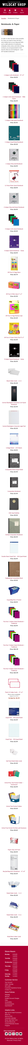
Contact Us (8, 989)
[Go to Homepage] (14, 4)
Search (22, 12)
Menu (4, 12)
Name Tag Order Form (11, 1020)
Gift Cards (7, 986)
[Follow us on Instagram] (13, 1034)
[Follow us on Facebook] (10, 1034)
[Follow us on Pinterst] (17, 1034)
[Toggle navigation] (5, 10)
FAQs (6, 1000)
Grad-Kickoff (8, 1006)
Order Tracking (9, 984)
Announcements (9, 1004)
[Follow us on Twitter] (6, 1034)
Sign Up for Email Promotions (13, 1012)
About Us (7, 1014)
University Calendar (10, 1018)
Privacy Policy (17, 1040)
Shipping (7, 994)
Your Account (8, 982)
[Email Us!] (20, 1034)
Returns (7, 996)
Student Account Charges (12, 998)
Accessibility (8, 1002)
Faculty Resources (10, 1022)
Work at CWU (8, 1016)
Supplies (3, 18)
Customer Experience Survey (13, 988)
